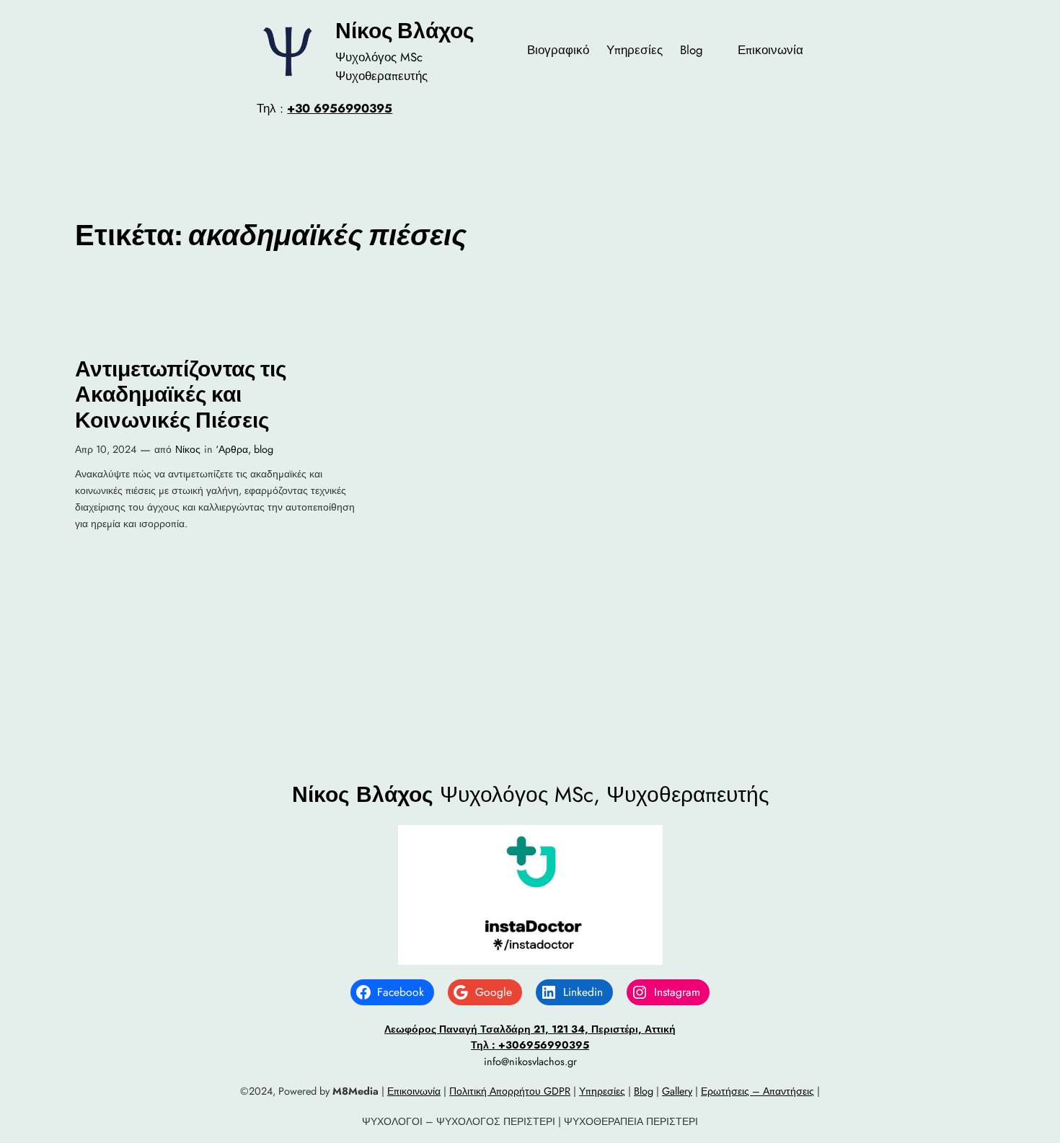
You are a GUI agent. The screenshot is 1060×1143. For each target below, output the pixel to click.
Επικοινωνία (414, 1091)
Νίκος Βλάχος (404, 30)
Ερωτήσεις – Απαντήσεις (757, 1091)
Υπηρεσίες (602, 1091)
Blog (643, 1091)
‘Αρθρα (232, 449)
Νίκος (187, 449)
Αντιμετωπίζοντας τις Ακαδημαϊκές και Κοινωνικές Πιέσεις (181, 394)
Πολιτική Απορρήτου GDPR (509, 1091)
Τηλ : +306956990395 (530, 1045)
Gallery (677, 1091)
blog (263, 449)
